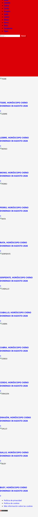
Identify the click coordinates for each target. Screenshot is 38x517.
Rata (6, 25)
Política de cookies (11, 503)
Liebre (6, 17)
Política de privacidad (13, 500)
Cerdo (6, 8)
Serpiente (8, 28)
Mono (6, 20)
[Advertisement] (19, 57)
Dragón (7, 11)
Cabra (6, 5)
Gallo (6, 14)
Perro (6, 22)
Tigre (6, 31)
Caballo (7, 3)
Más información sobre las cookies (18, 506)
